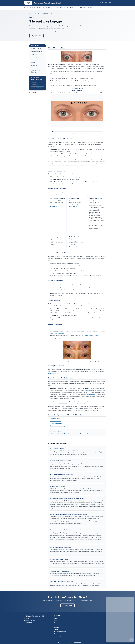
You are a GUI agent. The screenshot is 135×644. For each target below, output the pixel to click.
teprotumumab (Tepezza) (92, 390)
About (31, 7)
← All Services (32, 92)
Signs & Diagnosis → (35, 57)
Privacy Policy (57, 636)
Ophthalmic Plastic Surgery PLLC (37, 14)
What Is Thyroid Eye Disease (37, 49)
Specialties (57, 7)
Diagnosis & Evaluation (56, 418)
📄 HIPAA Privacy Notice (60, 631)
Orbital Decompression (58, 333)
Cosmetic (39, 7)
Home (26, 7)
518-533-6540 (106, 3)
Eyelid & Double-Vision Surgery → (36, 71)
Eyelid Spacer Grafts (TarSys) (58, 434)
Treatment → (34, 60)
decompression (63, 403)
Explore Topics (34, 54)
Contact (89, 7)
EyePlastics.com (77, 642)
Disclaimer (56, 634)
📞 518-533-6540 (36, 36)
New (127, 598)
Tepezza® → (33, 62)
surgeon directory (52, 373)
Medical (48, 7)
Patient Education (70, 7)
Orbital (47, 14)
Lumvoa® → (34, 65)
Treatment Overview (55, 421)
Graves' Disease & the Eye (36, 51)
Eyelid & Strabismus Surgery (91, 335)
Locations (82, 7)
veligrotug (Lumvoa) (90, 394)
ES (123, 598)
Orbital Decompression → (36, 68)
